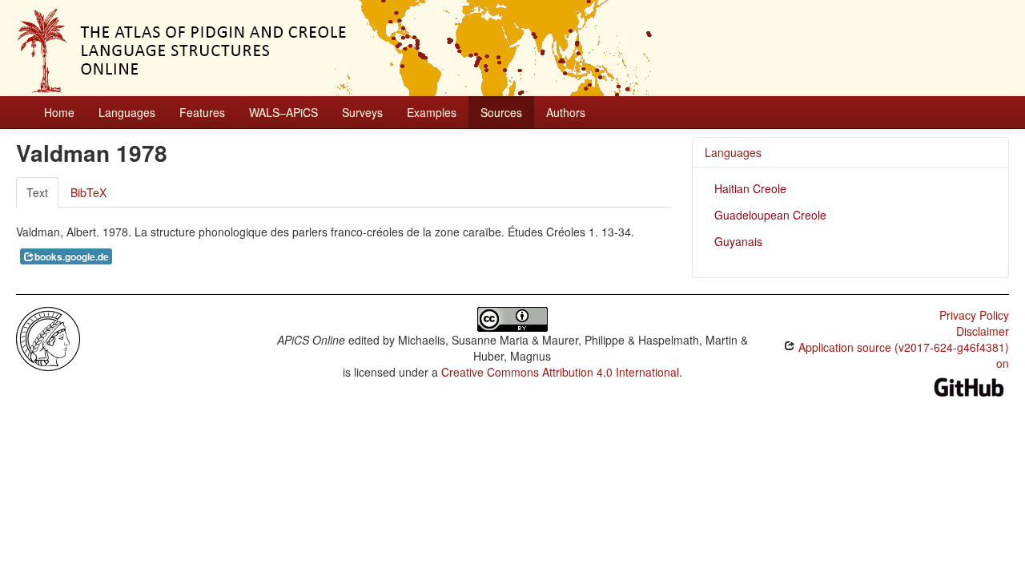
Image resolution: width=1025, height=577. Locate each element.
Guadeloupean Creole (770, 215)
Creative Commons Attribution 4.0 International (560, 372)
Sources (501, 112)
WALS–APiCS (283, 112)
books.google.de (71, 257)
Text (37, 192)
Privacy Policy (974, 315)
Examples (431, 112)
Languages (126, 112)
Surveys (362, 112)
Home (59, 112)
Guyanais (738, 241)
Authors (565, 112)
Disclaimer (982, 331)
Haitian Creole (750, 188)
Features (202, 112)
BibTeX (88, 192)
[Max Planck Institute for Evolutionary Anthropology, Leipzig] (48, 337)
